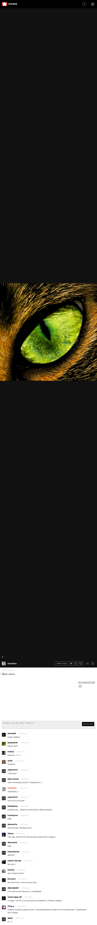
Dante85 (12, 733)
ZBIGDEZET (13, 888)
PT (4, 853)
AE (4, 771)
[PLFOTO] (9, 4)
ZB (4, 889)
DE (3, 825)
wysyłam (88, 724)
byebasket (13, 742)
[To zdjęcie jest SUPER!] (71, 663)
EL (4, 807)
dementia (12, 824)
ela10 (10, 761)
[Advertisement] (40, 700)
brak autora (13, 779)
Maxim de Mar (14, 860)
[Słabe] (80, 663)
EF (4, 919)
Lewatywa (13, 815)
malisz (11, 751)
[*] (4, 663)
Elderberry (13, 806)
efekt (10, 918)
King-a (11, 906)
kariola (11, 870)
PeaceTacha (13, 851)
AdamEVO (13, 770)
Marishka (12, 663)
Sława (11, 833)
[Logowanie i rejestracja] (92, 4)
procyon (12, 879)
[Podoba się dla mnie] (75, 663)
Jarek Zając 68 (15, 897)
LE (4, 816)
